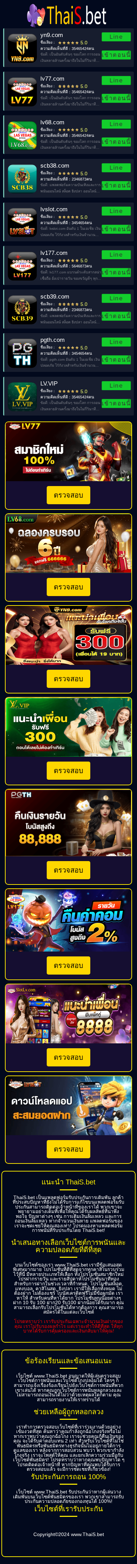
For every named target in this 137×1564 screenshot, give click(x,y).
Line (116, 37)
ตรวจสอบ (68, 495)
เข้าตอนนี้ (116, 55)
